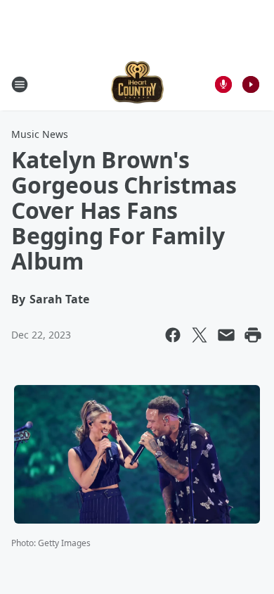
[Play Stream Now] (250, 84)
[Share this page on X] (199, 335)
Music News (39, 134)
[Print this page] (253, 335)
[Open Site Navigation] (19, 84)
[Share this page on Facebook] (173, 335)
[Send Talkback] (223, 84)
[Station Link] (137, 84)
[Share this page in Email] (226, 335)
